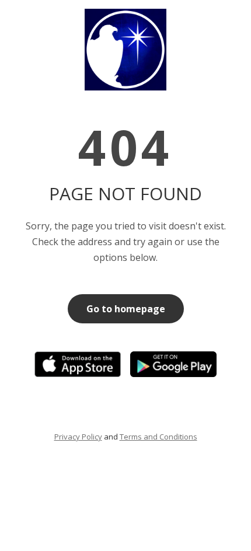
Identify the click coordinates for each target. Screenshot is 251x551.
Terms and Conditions (158, 436)
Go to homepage (125, 308)
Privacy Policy (78, 436)
